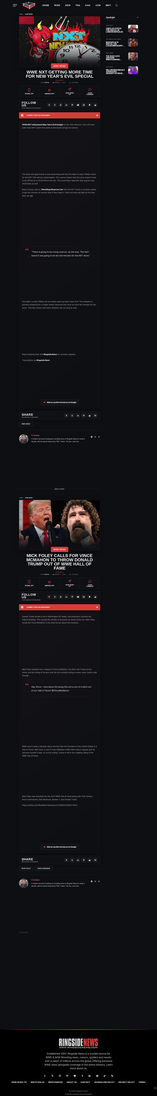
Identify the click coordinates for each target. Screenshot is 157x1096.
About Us (72, 1082)
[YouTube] (78, 105)
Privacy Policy (127, 1082)
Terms (142, 1082)
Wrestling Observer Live (52, 189)
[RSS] (112, 1075)
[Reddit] (95, 105)
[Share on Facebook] (66, 415)
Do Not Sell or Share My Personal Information (78, 1094)
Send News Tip (19, 1082)
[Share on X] (72, 415)
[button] (116, 5)
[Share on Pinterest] (83, 415)
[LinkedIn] (66, 105)
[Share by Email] (95, 415)
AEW (67, 5)
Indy (108, 5)
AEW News (109, 25)
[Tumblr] (82, 1075)
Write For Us (38, 1082)
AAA (87, 5)
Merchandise (55, 1082)
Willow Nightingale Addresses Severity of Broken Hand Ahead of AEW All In (115, 71)
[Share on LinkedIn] (78, 415)
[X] (55, 105)
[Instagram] (83, 105)
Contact (85, 1082)
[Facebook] (49, 105)
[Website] (91, 437)
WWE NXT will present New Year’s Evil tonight (42, 125)
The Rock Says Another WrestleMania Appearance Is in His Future (114, 57)
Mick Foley (26, 868)
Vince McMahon (43, 868)
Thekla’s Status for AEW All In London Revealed (114, 30)
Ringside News (50, 354)
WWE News (29, 14)
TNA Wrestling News (113, 39)
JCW (98, 5)
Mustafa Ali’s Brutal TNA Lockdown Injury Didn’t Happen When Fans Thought (115, 44)
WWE (57, 5)
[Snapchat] (89, 105)
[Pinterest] (72, 105)
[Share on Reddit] (89, 415)
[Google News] (60, 105)
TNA (77, 5)
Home (45, 5)
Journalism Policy (104, 1082)
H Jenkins (45, 82)
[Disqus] (59, 968)
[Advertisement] (38, 283)
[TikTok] (104, 1075)
